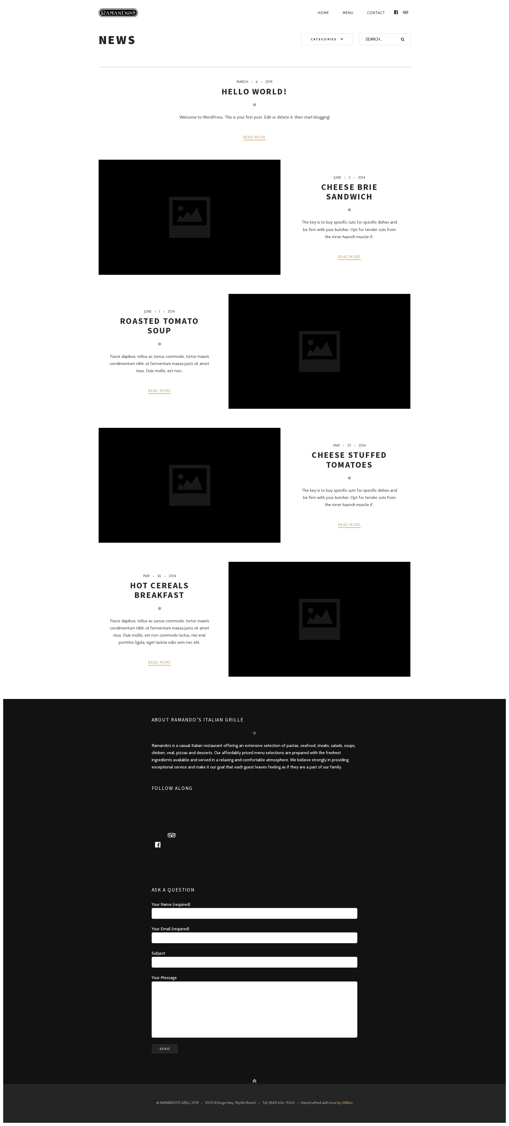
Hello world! (254, 91)
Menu (348, 13)
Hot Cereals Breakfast (159, 590)
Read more (254, 137)
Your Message (164, 977)
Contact (376, 13)
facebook (160, 844)
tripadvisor (173, 835)
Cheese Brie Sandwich (349, 192)
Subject (158, 953)
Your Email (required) (170, 928)
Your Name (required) (171, 904)
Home (323, 13)
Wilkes (347, 1102)
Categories (324, 39)
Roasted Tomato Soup (159, 326)
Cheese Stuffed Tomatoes (349, 460)
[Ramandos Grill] (143, 12)
